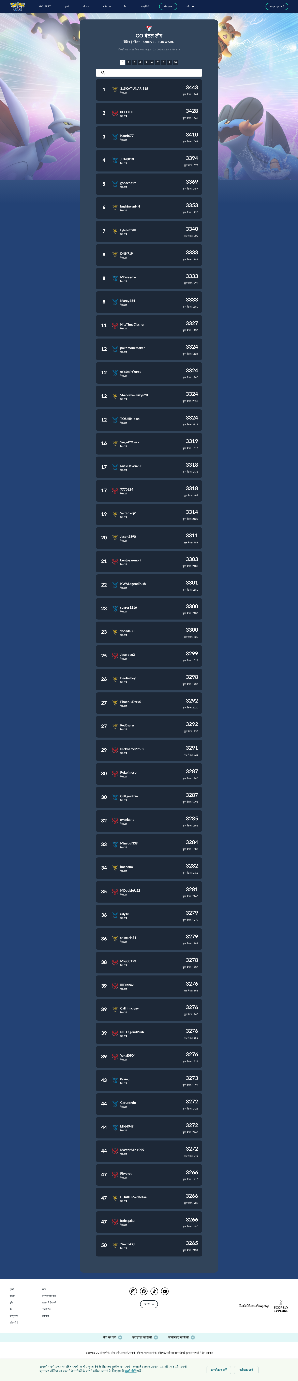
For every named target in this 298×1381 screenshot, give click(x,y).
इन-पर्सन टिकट (49, 1296)
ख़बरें (12, 1289)
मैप (11, 1309)
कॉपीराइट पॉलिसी (178, 1337)
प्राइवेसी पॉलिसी (142, 1337)
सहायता (45, 1316)
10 (175, 62)
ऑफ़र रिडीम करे (49, 1302)
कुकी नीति (131, 1371)
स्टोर (44, 1289)
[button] (275, 6)
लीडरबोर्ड (14, 1322)
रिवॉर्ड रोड (46, 1309)
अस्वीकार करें (219, 1370)
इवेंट (12, 1302)
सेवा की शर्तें (109, 1337)
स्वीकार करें (246, 1370)
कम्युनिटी (14, 1316)
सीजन (12, 1296)
